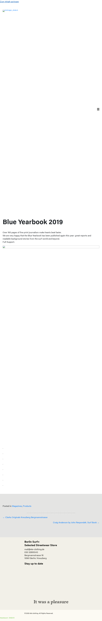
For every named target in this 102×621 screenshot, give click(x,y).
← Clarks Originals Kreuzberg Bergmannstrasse (25, 517)
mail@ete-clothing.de (34, 549)
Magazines (17, 505)
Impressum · (4, 618)
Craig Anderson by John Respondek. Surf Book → (76, 522)
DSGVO (11, 618)
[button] (51, 587)
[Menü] (96, 109)
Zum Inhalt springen (9, 1)
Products (27, 505)
